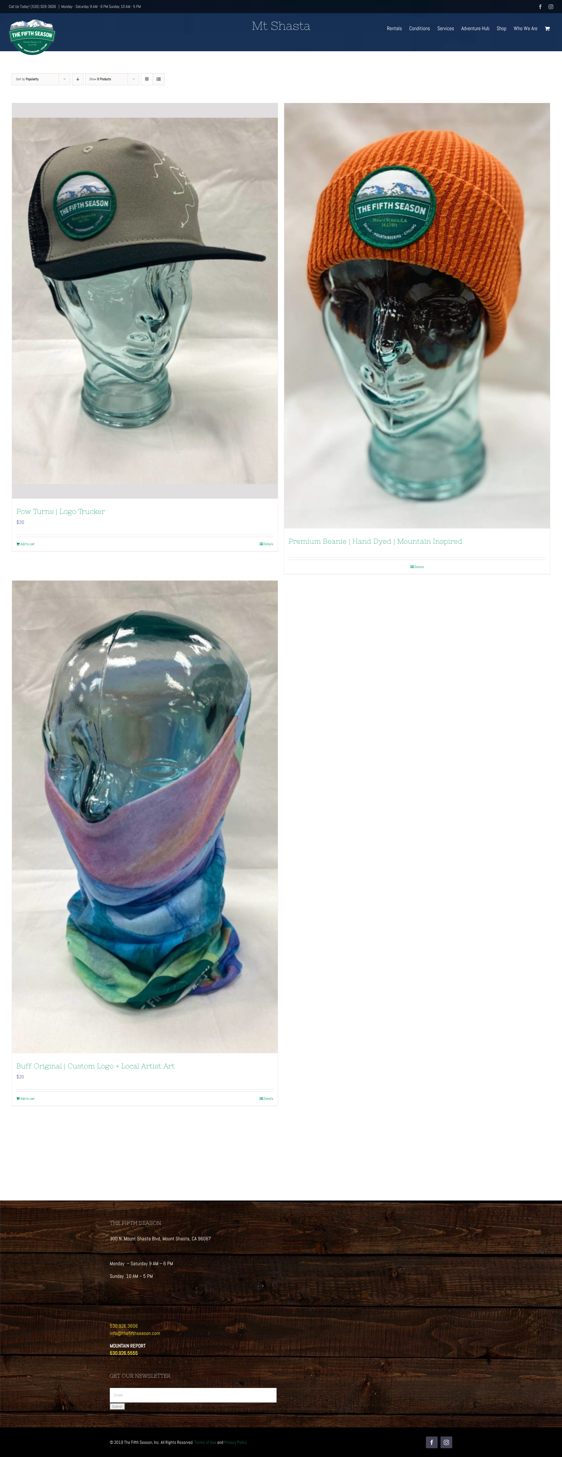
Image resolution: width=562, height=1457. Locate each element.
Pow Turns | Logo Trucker (60, 511)
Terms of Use (205, 1442)
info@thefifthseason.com (135, 1333)
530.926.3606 (124, 1326)
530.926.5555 (124, 1353)
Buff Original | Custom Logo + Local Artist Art (95, 1066)
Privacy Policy (235, 1442)
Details (268, 544)
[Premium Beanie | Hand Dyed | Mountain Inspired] (417, 316)
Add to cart (27, 544)
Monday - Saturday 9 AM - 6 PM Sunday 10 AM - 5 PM (101, 6)
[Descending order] (77, 79)
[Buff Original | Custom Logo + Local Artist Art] (145, 817)
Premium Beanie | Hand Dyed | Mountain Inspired (375, 541)
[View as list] (158, 79)
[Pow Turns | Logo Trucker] (145, 301)
